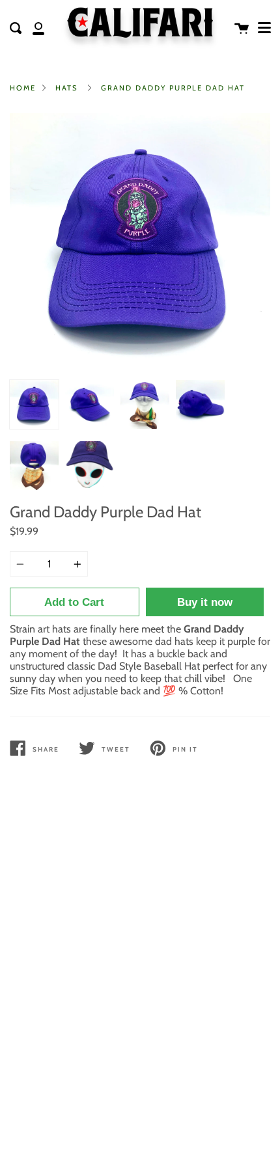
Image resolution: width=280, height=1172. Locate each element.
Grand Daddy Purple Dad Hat (173, 87)
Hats (66, 87)
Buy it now (204, 602)
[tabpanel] (140, 243)
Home (23, 87)
